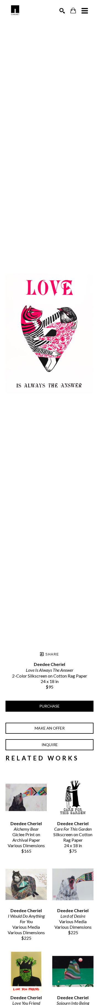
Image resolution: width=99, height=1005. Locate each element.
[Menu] (84, 10)
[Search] (62, 10)
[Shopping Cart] (73, 10)
